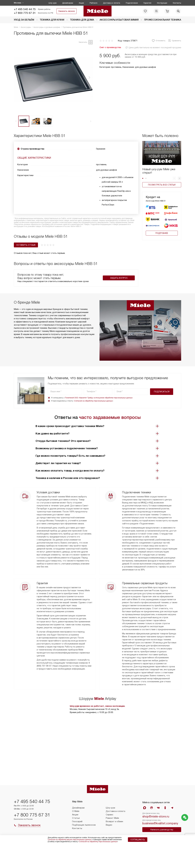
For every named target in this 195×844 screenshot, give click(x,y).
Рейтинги (93, 3)
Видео (109, 825)
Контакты (177, 3)
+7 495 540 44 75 (25, 9)
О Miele (75, 811)
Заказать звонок (66, 11)
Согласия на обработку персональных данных (93, 401)
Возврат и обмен (114, 821)
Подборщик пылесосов (84, 825)
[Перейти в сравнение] (156, 11)
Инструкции (162, 3)
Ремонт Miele (112, 818)
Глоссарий (77, 821)
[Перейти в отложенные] (145, 11)
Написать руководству (161, 829)
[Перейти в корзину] (167, 11)
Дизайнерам (67, 3)
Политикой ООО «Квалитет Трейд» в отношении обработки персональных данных (98, 398)
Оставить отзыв (26, 245)
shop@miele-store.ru (155, 816)
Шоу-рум (53, 3)
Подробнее (161, 233)
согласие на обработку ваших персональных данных (69, 840)
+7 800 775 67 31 (25, 12)
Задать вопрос (119, 278)
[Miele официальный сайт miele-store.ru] (97, 11)
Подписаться (161, 391)
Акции (81, 3)
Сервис (109, 814)
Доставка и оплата (111, 3)
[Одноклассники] (165, 807)
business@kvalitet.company (160, 823)
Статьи (76, 818)
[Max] (144, 807)
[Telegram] (172, 807)
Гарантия (147, 3)
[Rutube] (151, 807)
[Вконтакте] (158, 807)
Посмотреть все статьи (161, 185)
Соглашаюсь (137, 839)
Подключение (132, 3)
